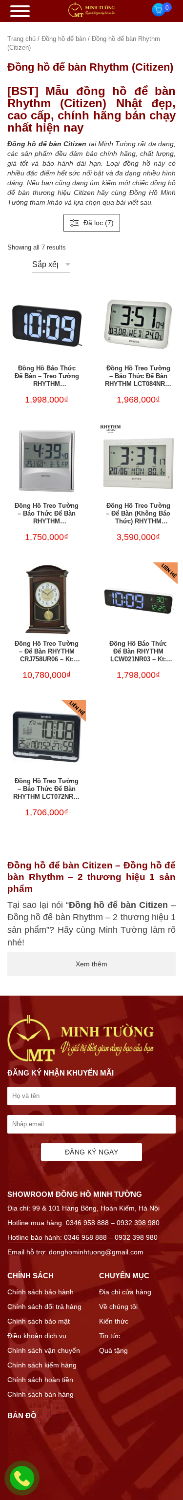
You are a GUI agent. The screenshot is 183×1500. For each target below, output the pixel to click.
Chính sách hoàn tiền (40, 1380)
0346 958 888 (87, 1223)
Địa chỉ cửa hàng (125, 1292)
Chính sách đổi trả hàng (44, 1306)
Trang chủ (21, 38)
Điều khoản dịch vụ (36, 1336)
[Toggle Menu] (20, 11)
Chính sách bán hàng (40, 1394)
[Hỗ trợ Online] (22, 1484)
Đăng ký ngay (91, 1152)
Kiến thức (113, 1321)
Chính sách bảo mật (38, 1321)
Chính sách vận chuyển (43, 1350)
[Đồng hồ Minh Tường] (91, 15)
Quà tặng (113, 1350)
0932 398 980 (138, 1223)
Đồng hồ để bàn (63, 38)
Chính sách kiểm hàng (42, 1365)
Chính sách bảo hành (40, 1292)
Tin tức (109, 1336)
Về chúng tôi (118, 1306)
